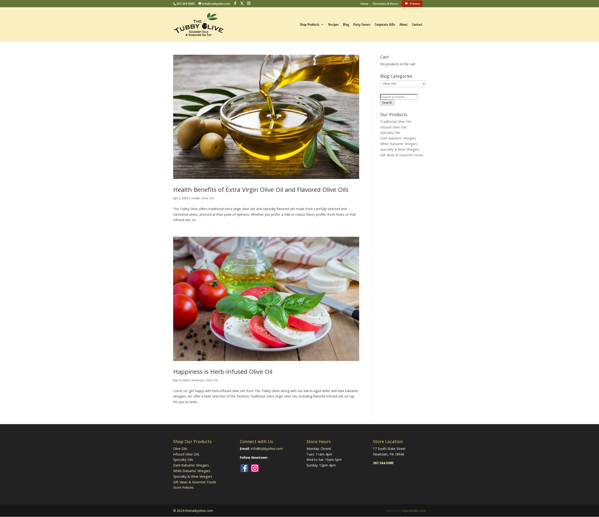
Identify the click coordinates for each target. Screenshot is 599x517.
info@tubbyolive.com (267, 448)
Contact (417, 25)
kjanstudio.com (414, 510)
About (403, 25)
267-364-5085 (185, 4)
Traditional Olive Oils (395, 121)
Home (365, 4)
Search (387, 102)
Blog (346, 25)
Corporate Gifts (385, 25)
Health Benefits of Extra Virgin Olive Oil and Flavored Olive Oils (260, 189)
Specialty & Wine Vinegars (399, 149)
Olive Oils (207, 198)
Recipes (333, 25)
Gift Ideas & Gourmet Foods (401, 155)
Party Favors (361, 25)
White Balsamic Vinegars (398, 144)
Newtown (198, 380)
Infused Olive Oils (393, 127)
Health (195, 198)
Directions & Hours (385, 4)
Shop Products (309, 25)
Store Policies (183, 487)
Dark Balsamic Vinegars (398, 138)
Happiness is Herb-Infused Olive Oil (222, 371)
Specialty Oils (390, 132)
